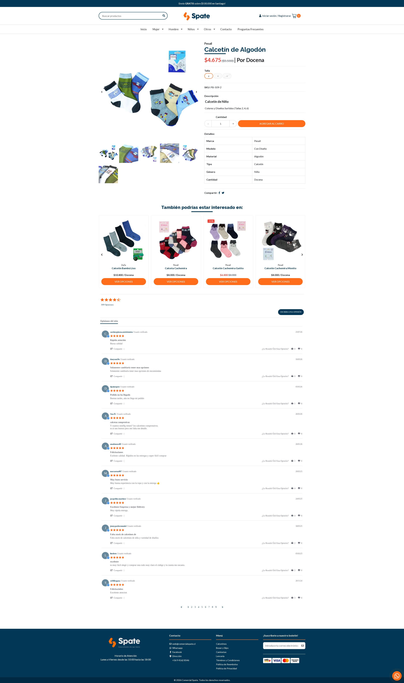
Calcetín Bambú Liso (124, 268)
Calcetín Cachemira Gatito (228, 268)
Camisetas (221, 652)
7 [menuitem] (209, 607)
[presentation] (102, 92)
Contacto (226, 29)
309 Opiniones (107, 305)
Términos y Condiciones (228, 660)
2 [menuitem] (191, 607)
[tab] (109, 322)
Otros (207, 29)
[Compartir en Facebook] (219, 192)
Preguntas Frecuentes (251, 29)
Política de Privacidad (226, 668)
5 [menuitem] (202, 607)
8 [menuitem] (212, 607)
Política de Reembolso (227, 664)
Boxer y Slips (222, 648)
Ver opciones (124, 281)
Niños (191, 29)
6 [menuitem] (205, 607)
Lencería (220, 656)
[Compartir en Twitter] (223, 192)
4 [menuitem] (198, 607)
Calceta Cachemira (176, 268)
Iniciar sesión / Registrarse (276, 15)
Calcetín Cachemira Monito (280, 268)
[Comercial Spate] (202, 15)
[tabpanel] (202, 467)
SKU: (207, 87)
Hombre (173, 29)
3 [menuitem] (195, 607)
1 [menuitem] (188, 607)
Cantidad (221, 116)
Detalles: (209, 133)
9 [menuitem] (216, 607)
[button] (117, 349)
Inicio (143, 29)
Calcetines (221, 643)
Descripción (211, 95)
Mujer (156, 29)
